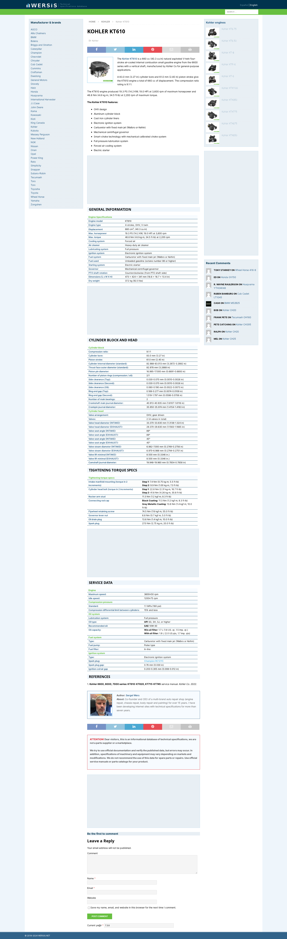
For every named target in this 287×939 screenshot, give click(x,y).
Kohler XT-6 (228, 76)
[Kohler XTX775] (212, 115)
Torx (33, 185)
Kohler (95, 40)
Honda (34, 91)
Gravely (35, 83)
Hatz (33, 87)
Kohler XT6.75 (229, 28)
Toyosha (35, 189)
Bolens (34, 41)
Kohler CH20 (229, 310)
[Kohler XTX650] (212, 139)
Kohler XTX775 (229, 111)
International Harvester (43, 99)
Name (90, 878)
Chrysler (35, 60)
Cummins (36, 68)
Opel (33, 153)
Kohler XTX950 (229, 99)
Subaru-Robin (38, 173)
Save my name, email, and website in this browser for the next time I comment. (133, 907)
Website (91, 897)
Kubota (35, 130)
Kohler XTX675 (229, 123)
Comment (92, 853)
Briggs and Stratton (41, 44)
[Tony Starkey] (208, 271)
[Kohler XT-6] (212, 80)
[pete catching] (208, 325)
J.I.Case (35, 103)
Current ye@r (95, 925)
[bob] (208, 311)
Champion (36, 52)
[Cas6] (208, 304)
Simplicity (36, 165)
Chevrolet (36, 56)
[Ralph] (208, 333)
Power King (37, 157)
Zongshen (36, 204)
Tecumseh (36, 177)
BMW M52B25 (232, 303)
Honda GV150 (228, 277)
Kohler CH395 (243, 324)
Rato (33, 161)
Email (90, 888)
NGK (33, 142)
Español (244, 5)
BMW (33, 37)
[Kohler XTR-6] (212, 68)
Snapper (35, 169)
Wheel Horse (37, 196)
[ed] (208, 278)
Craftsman (36, 72)
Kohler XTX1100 (230, 88)
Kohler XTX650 (229, 135)
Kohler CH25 (229, 338)
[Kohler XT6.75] (212, 33)
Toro (33, 181)
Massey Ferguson (40, 134)
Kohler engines (216, 22)
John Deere (37, 107)
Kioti (33, 118)
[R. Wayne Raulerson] (208, 286)
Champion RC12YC (154, 661)
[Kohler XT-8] (212, 56)
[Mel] (208, 340)
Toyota (34, 192)
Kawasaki (36, 114)
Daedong (36, 76)
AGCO (34, 29)
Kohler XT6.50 (229, 40)
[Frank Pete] (208, 318)
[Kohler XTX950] (212, 103)
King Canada (38, 122)
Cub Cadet (37, 64)
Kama (34, 111)
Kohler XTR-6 (229, 64)
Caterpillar (36, 48)
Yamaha (35, 200)
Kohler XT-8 (228, 52)
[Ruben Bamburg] (208, 295)
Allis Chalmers (38, 33)
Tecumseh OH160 (241, 317)
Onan (34, 150)
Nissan (34, 146)
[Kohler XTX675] (212, 127)
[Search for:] (241, 11)
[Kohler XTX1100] (212, 92)
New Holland (38, 138)
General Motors (39, 80)
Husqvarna (37, 95)
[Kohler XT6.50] (212, 44)
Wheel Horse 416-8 (245, 270)
